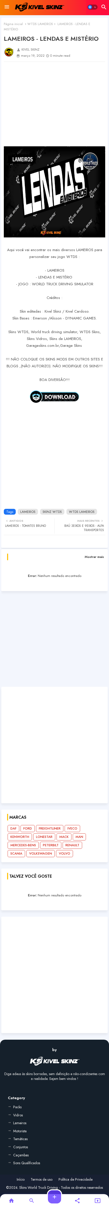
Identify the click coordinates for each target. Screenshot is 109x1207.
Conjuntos (20, 1147)
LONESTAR (44, 836)
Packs (17, 1107)
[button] (92, 7)
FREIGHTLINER (50, 828)
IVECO (72, 828)
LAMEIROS (27, 511)
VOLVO (64, 853)
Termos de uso (41, 1179)
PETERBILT (51, 845)
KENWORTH (19, 836)
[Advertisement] (54, 104)
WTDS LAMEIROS (40, 24)
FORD (27, 828)
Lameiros (19, 1122)
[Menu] (7, 7)
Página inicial (13, 24)
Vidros (18, 1115)
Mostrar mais (94, 556)
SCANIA (16, 853)
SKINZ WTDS (52, 511)
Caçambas (21, 1155)
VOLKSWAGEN (40, 853)
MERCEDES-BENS (23, 845)
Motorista (20, 1131)
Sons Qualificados (26, 1162)
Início (21, 1179)
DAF (13, 828)
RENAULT (72, 845)
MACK (64, 836)
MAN (79, 836)
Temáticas (20, 1138)
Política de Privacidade (76, 1179)
